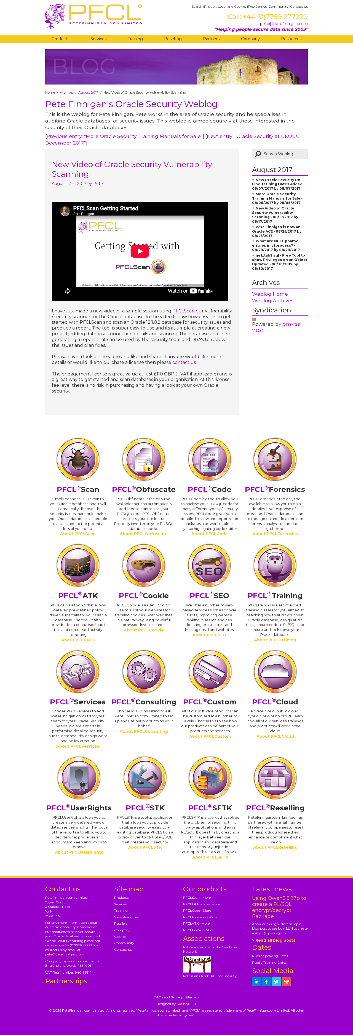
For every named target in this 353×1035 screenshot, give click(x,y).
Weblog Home (270, 294)
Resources (291, 38)
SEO (209, 595)
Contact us (123, 949)
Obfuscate (144, 489)
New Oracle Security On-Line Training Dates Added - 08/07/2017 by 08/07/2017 (278, 184)
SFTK (210, 808)
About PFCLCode (209, 533)
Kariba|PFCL (187, 1004)
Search (197, 6)
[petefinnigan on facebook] (266, 981)
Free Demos (257, 6)
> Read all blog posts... (275, 940)
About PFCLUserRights (79, 852)
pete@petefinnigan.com (284, 23)
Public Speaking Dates (270, 956)
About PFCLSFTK (210, 857)
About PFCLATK (78, 640)
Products (60, 38)
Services (98, 38)
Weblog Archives (273, 300)
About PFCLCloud (275, 736)
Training (135, 38)
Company (250, 38)
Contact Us (299, 6)
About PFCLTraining (275, 640)
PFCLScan (183, 311)
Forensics (275, 489)
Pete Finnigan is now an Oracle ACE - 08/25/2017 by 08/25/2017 (276, 231)
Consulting (143, 702)
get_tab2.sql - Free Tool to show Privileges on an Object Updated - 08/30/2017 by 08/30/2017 (279, 262)
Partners (211, 38)
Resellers (120, 923)
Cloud (275, 702)
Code (209, 489)
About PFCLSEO (209, 635)
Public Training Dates (269, 962)
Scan (78, 489)
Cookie (144, 595)
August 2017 (88, 92)
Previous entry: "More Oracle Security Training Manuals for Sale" (124, 136)
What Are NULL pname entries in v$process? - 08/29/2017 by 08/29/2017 (276, 245)
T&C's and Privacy (168, 997)
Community (278, 6)
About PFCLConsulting (144, 731)
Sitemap (192, 997)
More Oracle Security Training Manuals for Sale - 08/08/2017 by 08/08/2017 (277, 198)
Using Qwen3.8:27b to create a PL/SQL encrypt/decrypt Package (279, 907)
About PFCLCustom (210, 736)
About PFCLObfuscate (144, 533)
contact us (184, 362)
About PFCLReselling (275, 847)
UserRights (79, 808)
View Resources (126, 917)
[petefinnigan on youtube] (286, 981)
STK (145, 808)
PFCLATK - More (196, 923)
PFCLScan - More (197, 897)
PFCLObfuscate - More (201, 904)
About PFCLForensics (275, 533)
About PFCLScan (78, 533)
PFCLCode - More (197, 910)
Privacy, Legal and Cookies (225, 6)
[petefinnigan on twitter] (276, 981)
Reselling (173, 38)
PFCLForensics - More (200, 917)
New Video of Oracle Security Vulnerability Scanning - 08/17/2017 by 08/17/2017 (275, 215)
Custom (210, 702)
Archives (66, 92)
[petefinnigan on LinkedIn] (256, 981)
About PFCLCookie (144, 630)
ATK (78, 595)
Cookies (120, 937)
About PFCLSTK (145, 847)
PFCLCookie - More (198, 930)
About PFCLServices (77, 746)
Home (50, 92)
